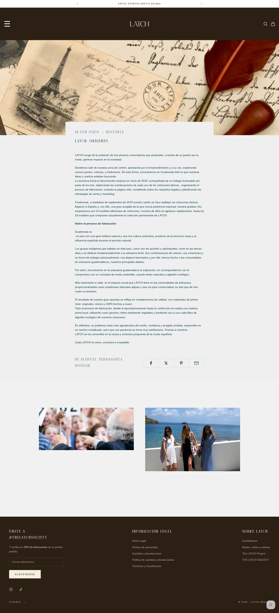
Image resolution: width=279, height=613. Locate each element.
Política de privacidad (145, 547)
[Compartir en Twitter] (165, 363)
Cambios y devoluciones (146, 553)
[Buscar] (265, 24)
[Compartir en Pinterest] (181, 363)
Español (15, 602)
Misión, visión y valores (256, 547)
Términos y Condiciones (146, 566)
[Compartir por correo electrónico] (196, 363)
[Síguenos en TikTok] (21, 589)
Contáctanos (249, 540)
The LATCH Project (253, 553)
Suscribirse (25, 574)
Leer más (44, 490)
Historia (115, 132)
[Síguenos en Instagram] (11, 589)
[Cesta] (273, 24)
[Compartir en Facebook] (150, 363)
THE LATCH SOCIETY (255, 559)
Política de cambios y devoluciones (153, 559)
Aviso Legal (139, 540)
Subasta (47, 457)
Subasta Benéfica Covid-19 (67, 466)
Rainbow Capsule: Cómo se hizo (179, 478)
